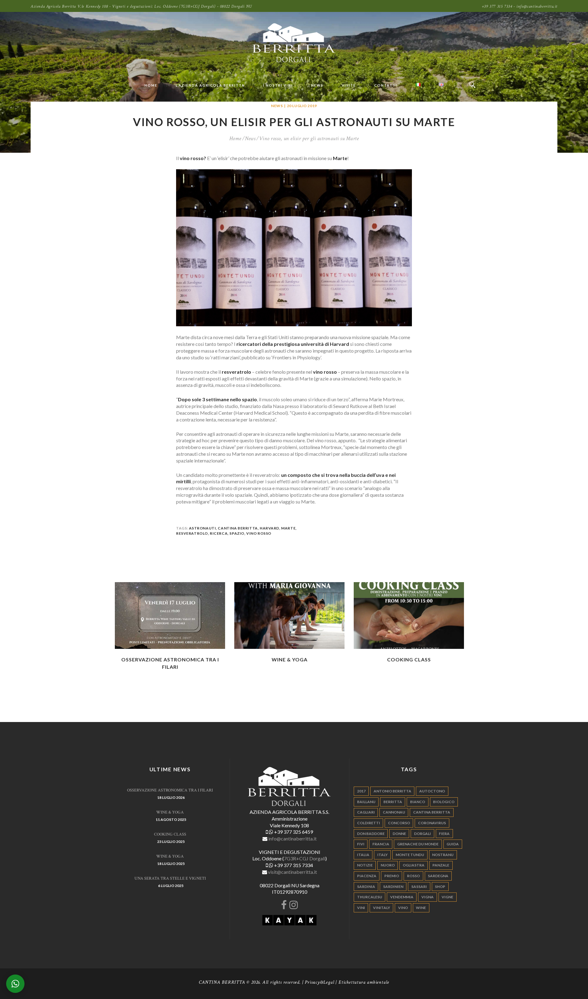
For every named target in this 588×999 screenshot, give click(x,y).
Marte (288, 528)
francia (380, 844)
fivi (360, 844)
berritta (392, 801)
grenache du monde (418, 844)
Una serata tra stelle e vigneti (170, 878)
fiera (444, 833)
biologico (443, 801)
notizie (365, 865)
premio (391, 876)
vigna (427, 897)
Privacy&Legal (319, 982)
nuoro (388, 865)
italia (363, 854)
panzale (440, 865)
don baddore (371, 833)
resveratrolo (192, 533)
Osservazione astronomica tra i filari (170, 790)
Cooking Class (409, 659)
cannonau (394, 812)
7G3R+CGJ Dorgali (304, 858)
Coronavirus (432, 823)
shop (440, 886)
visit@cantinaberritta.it (292, 872)
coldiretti (368, 823)
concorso (399, 823)
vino (403, 907)
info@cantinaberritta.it (292, 838)
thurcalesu (369, 897)
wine (421, 907)
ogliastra (413, 865)
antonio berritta (392, 791)
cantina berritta (238, 528)
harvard (269, 528)
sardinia (366, 886)
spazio (236, 533)
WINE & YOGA (289, 659)
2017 (361, 791)
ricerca (219, 533)
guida (453, 844)
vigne (447, 897)
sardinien (393, 886)
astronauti (202, 528)
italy (382, 854)
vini (361, 907)
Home (235, 138)
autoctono (432, 791)
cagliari (366, 812)
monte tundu (410, 854)
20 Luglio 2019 (302, 105)
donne (399, 833)
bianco (417, 801)
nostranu (443, 854)
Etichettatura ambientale (363, 982)
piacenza (366, 876)
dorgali (422, 833)
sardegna (438, 876)
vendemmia (401, 897)
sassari (419, 886)
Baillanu (366, 801)
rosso (413, 876)
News (277, 105)
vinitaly (381, 907)
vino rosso (258, 533)
